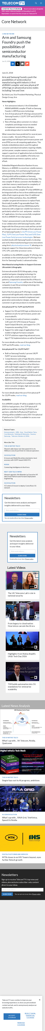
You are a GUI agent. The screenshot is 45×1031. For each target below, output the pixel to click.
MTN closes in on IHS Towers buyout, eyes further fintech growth (21, 858)
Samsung (7, 436)
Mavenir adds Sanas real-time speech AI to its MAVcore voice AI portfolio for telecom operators (21, 450)
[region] (21, 1013)
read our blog (25, 345)
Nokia (6, 464)
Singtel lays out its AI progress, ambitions (21, 780)
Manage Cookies (21, 1024)
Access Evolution (9, 814)
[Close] (39, 999)
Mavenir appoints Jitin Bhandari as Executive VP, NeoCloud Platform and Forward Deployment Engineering (21, 476)
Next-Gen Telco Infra (13, 472)
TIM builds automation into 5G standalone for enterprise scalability (22, 687)
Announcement (9, 432)
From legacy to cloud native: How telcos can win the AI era (21, 624)
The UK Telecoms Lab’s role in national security (21, 594)
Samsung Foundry (16, 282)
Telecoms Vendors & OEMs (20, 436)
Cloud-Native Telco (30, 432)
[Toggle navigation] (41, 3)
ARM (17, 432)
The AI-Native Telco (12, 446)
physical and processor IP (21, 245)
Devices (33, 434)
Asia (21, 432)
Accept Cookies (12, 1016)
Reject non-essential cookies (30, 1015)
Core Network (14, 21)
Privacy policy (29, 518)
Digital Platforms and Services (15, 854)
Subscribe (21, 515)
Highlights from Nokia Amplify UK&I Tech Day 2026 (22, 655)
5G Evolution (9, 455)
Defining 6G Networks (22, 434)
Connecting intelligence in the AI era (16, 467)
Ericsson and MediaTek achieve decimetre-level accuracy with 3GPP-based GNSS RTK (20, 459)
